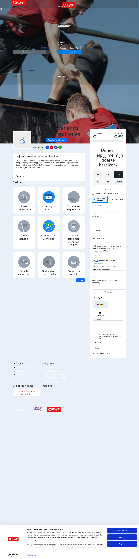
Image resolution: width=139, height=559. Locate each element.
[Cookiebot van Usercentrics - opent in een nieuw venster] (13, 555)
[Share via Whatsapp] (60, 147)
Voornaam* (96, 206)
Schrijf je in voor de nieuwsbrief (26, 392)
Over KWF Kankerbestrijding (55, 378)
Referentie (97, 319)
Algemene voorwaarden (54, 374)
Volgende (108, 292)
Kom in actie (68, 52)
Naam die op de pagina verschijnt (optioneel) (104, 281)
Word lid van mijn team (57, 140)
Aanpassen (121, 537)
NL (61, 76)
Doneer (80, 280)
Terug (97, 348)
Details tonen (31, 555)
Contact (61, 45)
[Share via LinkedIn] (56, 147)
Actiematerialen (22, 367)
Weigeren (122, 544)
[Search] (77, 48)
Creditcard (100, 315)
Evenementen (63, 26)
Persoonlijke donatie (100, 199)
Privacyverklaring (51, 367)
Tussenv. (95, 214)
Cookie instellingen (52, 371)
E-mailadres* (97, 230)
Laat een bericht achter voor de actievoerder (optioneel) (104, 268)
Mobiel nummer (98, 238)
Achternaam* (97, 216)
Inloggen (71, 70)
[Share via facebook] (47, 147)
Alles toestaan (122, 530)
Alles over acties (64, 6)
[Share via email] (51, 147)
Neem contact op (51, 381)
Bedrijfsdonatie (117, 199)
